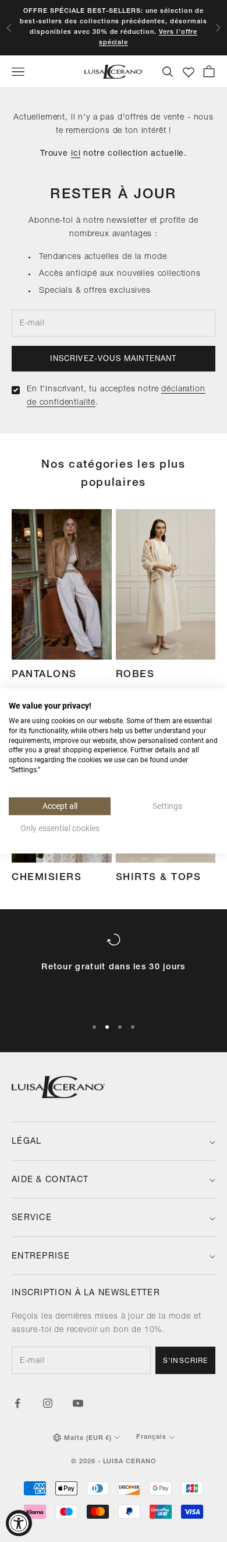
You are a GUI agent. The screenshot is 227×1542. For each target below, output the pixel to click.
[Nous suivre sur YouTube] (78, 1403)
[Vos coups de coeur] (188, 72)
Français (151, 1437)
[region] (113, 970)
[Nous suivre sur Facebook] (17, 1403)
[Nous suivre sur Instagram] (48, 1403)
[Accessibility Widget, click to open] (19, 1523)
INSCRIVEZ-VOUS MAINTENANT (113, 359)
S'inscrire (185, 1361)
